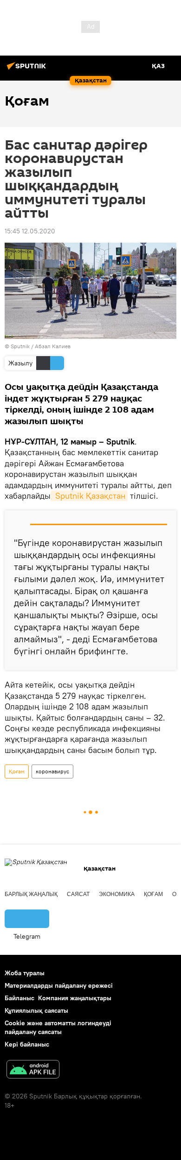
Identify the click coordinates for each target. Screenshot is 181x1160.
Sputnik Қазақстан (89, 495)
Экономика (117, 894)
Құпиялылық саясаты (36, 1010)
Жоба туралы (25, 973)
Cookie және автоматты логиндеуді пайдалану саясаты (58, 1027)
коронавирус (52, 771)
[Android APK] (33, 1070)
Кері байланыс (27, 1044)
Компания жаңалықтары (74, 998)
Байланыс (19, 998)
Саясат (78, 894)
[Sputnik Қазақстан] (28, 69)
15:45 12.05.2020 (30, 231)
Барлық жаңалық (31, 894)
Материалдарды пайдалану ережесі (59, 985)
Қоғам (17, 771)
